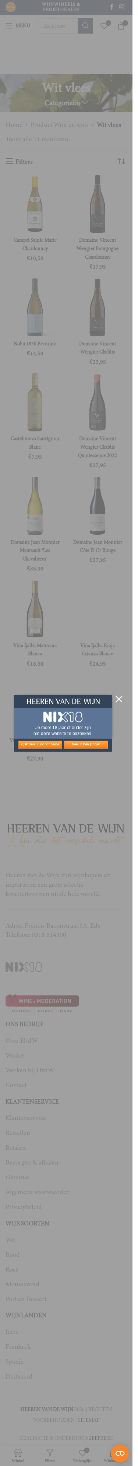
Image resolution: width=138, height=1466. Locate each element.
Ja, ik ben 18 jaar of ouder (40, 744)
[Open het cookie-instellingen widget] (120, 1453)
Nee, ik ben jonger (86, 744)
